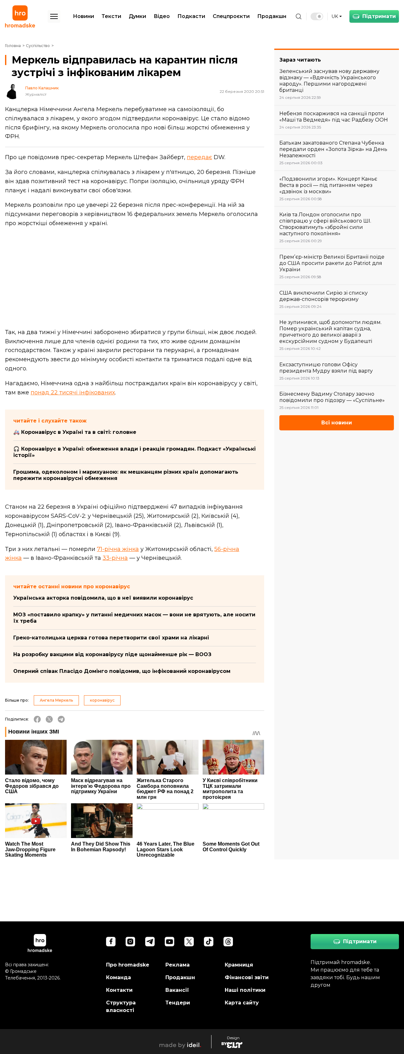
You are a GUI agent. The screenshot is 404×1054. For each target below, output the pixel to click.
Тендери (177, 1003)
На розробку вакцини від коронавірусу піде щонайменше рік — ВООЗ (112, 654)
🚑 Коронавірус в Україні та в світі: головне (74, 432)
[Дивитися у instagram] (130, 941)
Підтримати (379, 16)
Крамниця (239, 965)
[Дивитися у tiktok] (208, 941)
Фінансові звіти (247, 977)
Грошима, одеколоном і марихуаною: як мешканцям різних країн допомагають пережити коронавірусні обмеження (125, 475)
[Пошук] (298, 16)
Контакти (119, 990)
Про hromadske (127, 965)
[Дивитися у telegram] (150, 941)
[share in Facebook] (37, 719)
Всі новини (336, 423)
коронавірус (102, 700)
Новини (83, 16)
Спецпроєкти (231, 16)
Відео (162, 16)
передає (199, 157)
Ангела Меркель (56, 700)
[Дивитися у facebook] (111, 941)
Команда (118, 977)
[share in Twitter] (49, 719)
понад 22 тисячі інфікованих (73, 392)
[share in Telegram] (61, 719)
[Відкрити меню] (54, 16)
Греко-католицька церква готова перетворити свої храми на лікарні (111, 638)
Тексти (111, 16)
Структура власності (121, 1006)
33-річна (115, 557)
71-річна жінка (118, 549)
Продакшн (271, 16)
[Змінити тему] (317, 16)
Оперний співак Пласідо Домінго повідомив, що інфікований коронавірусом (121, 671)
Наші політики (245, 990)
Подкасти (191, 16)
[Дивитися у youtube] (169, 941)
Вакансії (177, 990)
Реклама (177, 965)
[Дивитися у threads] (228, 941)
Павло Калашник (42, 88)
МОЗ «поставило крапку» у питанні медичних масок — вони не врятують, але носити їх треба (134, 618)
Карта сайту (242, 1003)
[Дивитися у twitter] (189, 941)
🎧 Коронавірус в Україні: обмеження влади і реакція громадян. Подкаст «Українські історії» (134, 452)
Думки (137, 16)
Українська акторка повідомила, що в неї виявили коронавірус (103, 598)
